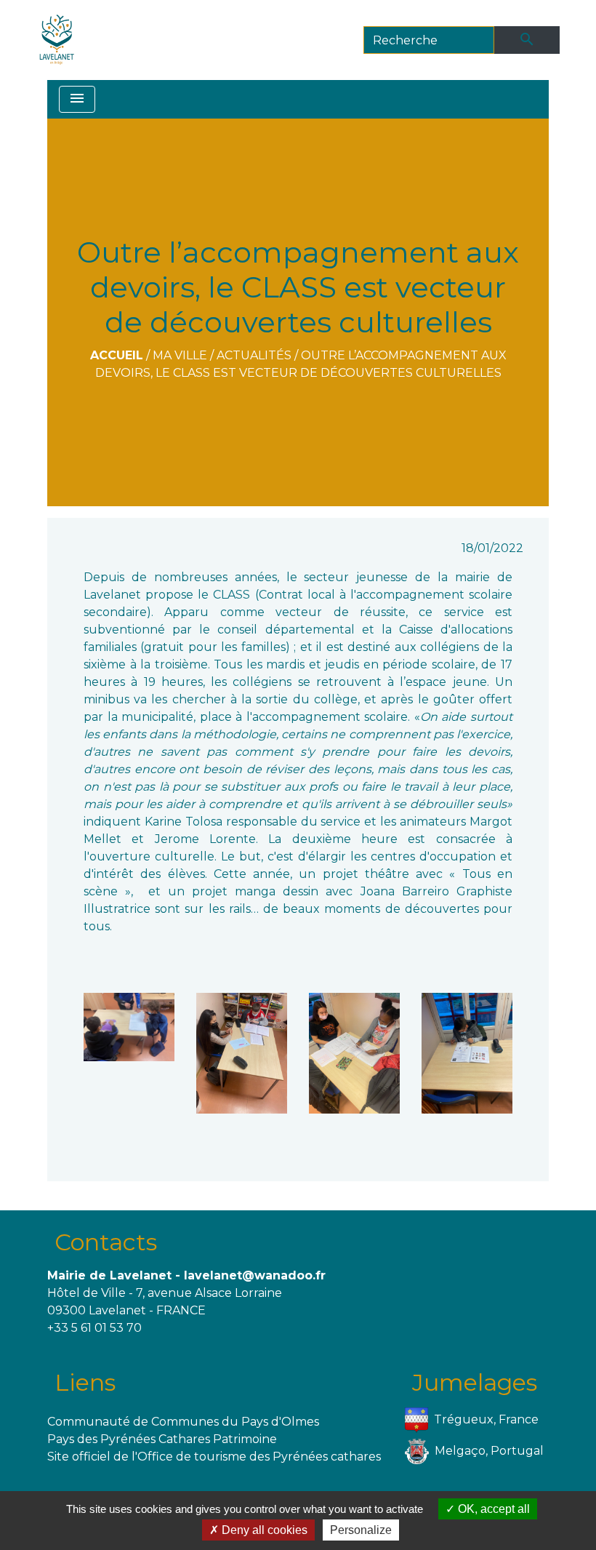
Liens (85, 1382)
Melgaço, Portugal (489, 1451)
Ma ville (180, 355)
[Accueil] (57, 40)
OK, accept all (492, 1509)
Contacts (106, 1242)
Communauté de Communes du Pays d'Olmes (183, 1422)
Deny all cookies (263, 1530)
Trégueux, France (486, 1419)
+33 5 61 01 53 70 (94, 1328)
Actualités (254, 355)
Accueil (116, 355)
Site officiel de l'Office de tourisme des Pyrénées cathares (214, 1456)
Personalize (361, 1530)
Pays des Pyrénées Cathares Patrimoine (162, 1439)
